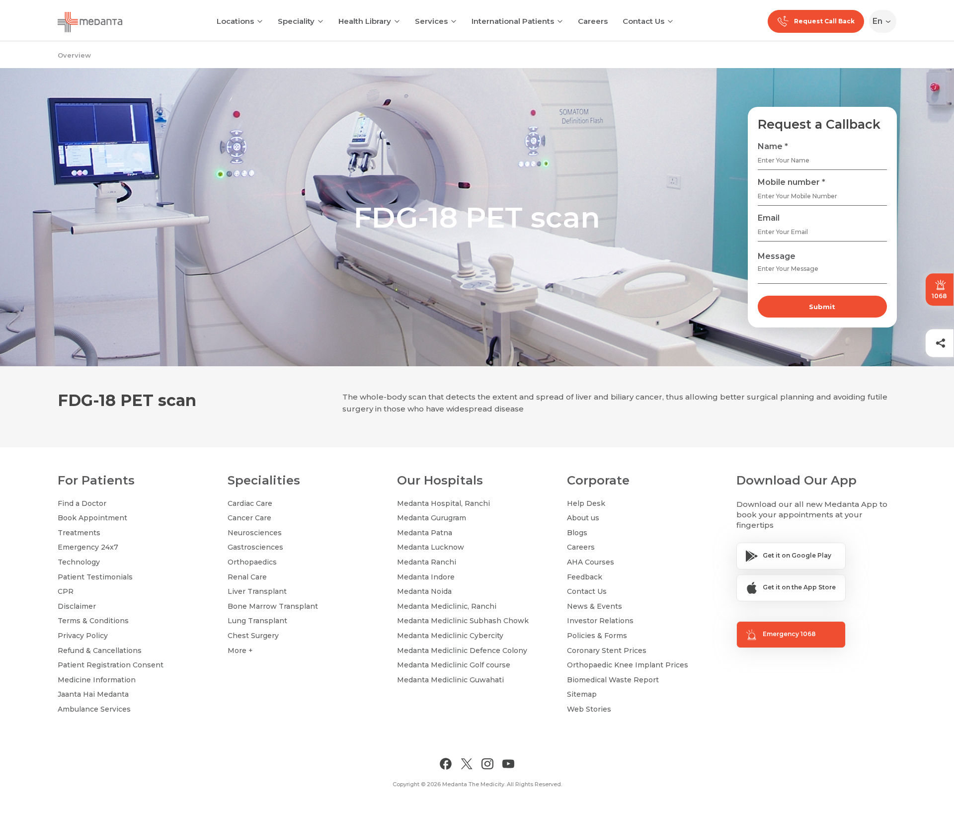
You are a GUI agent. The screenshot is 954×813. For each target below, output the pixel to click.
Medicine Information (97, 679)
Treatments (79, 532)
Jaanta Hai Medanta (93, 694)
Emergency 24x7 (88, 547)
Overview (74, 55)
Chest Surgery (253, 635)
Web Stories (589, 709)
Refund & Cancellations (100, 650)
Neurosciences (255, 532)
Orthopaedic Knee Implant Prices (627, 664)
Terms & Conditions (93, 620)
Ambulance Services (94, 709)
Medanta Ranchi (426, 562)
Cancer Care (249, 517)
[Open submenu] (320, 20)
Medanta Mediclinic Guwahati (450, 679)
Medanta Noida (424, 591)
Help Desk (586, 503)
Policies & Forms (597, 635)
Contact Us (643, 21)
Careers (593, 21)
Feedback (584, 576)
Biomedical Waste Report (613, 679)
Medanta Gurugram (431, 517)
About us (583, 517)
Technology (79, 562)
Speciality (296, 21)
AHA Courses (590, 562)
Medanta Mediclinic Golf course (453, 664)
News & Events (594, 606)
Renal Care (247, 576)
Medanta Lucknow (430, 547)
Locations (235, 21)
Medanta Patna (424, 532)
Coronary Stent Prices (606, 650)
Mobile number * (791, 182)
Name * (773, 146)
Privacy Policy (83, 635)
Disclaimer (77, 606)
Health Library (364, 21)
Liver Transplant (257, 591)
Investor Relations (600, 620)
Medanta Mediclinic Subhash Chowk (463, 620)
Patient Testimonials (95, 576)
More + (240, 650)
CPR (66, 591)
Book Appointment (92, 517)
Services (431, 21)
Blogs (577, 532)
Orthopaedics (252, 562)
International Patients (513, 21)
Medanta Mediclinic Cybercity (450, 635)
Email (769, 218)
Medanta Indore (426, 576)
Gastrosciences (255, 547)
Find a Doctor (82, 503)
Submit (822, 307)
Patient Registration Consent (110, 664)
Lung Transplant (257, 620)
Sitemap (582, 694)
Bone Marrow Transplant (273, 606)
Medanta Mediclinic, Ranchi (446, 606)
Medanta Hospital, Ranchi (443, 503)
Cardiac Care (250, 503)
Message (776, 256)
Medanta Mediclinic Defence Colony (462, 650)
